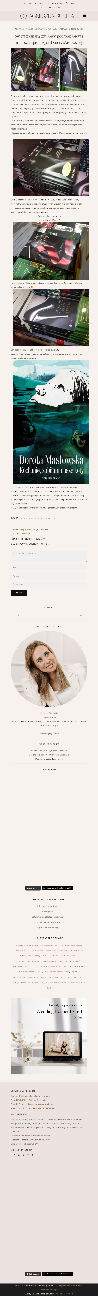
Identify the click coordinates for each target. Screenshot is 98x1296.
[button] (85, 16)
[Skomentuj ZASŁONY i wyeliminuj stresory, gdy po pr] (30, 829)
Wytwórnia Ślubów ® (58, 754)
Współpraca (43, 3)
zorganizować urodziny (47, 927)
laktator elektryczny (27, 972)
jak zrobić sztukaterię (47, 906)
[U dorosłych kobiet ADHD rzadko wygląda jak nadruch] (68, 786)
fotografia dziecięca (70, 956)
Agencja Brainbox (64, 1293)
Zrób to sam (81, 983)
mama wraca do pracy (53, 972)
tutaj (82, 104)
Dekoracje (75, 950)
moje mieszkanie (19, 977)
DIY (82, 950)
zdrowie (71, 983)
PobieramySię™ (30, 1144)
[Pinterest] (54, 7)
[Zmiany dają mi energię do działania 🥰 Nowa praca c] (68, 851)
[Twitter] (50, 7)
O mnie (29, 3)
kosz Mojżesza (47, 911)
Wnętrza (45, 983)
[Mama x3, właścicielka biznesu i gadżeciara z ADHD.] (68, 829)
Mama (40, 972)
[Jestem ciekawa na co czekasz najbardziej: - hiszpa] (30, 851)
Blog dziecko (37, 945)
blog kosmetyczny (51, 945)
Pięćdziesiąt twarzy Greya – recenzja (30, 529)
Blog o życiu (76, 945)
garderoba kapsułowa (47, 961)
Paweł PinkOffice (19, 1100)
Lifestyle (63, 29)
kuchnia (82, 966)
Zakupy (63, 983)
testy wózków (26, 983)
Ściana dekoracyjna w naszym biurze (36, 1104)
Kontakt (58, 3)
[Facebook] (41, 7)
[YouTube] (45, 7)
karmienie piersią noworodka (47, 922)
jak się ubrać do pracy (20, 966)
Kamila (14, 1096)
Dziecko (36, 956)
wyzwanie (54, 983)
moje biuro (75, 972)
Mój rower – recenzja (20, 533)
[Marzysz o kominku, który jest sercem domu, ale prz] (30, 786)
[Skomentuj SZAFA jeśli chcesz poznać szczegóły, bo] (30, 873)
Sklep (60, 759)
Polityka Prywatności (72, 1285)
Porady (74, 977)
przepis (82, 977)
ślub (49, 988)
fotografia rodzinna (27, 961)
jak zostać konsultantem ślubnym (46, 966)
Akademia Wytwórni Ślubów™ (52, 750)
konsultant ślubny (70, 966)
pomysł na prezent (46, 518)
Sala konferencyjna (38, 1100)
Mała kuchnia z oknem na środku (34, 1096)
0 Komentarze (76, 29)
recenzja (15, 983)
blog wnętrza (21, 950)
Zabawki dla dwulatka (44, 1108)
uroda (37, 983)
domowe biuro (25, 956)
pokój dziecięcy (46, 977)
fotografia (54, 956)
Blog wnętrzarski (35, 950)
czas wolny (26, 518)
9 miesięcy (20, 945)
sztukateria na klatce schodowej (47, 917)
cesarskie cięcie (51, 950)
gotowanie (63, 961)
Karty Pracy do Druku (21, 1108)
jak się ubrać (74, 961)
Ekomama (44, 956)
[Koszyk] (66, 3)
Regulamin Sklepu (49, 1289)
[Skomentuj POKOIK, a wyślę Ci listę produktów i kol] (68, 807)
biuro (28, 945)
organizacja (32, 977)
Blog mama (65, 945)
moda (67, 972)
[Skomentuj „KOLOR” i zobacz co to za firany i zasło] (30, 807)
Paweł (14, 1104)
